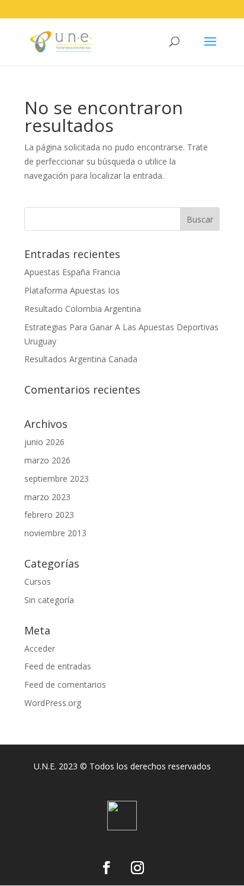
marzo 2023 (47, 496)
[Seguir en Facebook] (107, 868)
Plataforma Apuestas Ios (72, 290)
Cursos (37, 581)
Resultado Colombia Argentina (82, 308)
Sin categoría (49, 599)
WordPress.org (52, 702)
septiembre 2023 (56, 478)
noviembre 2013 (55, 533)
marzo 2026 (47, 460)
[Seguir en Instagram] (137, 868)
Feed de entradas (57, 666)
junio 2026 (44, 441)
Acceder (39, 648)
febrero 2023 (49, 514)
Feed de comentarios (65, 684)
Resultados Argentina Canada (80, 359)
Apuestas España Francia (72, 272)
